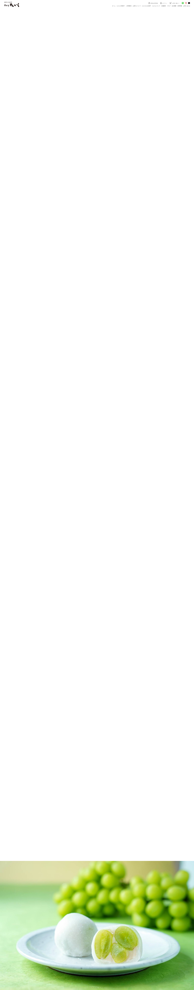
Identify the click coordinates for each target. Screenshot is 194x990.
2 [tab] (92, 987)
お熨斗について (137, 6)
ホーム (113, 6)
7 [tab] (104, 987)
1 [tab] (90, 987)
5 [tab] (99, 987)
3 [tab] (94, 987)
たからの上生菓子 (146, 6)
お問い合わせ (186, 6)
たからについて (156, 6)
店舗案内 (163, 6)
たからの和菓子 (121, 6)
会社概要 (174, 6)
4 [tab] (97, 987)
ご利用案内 (129, 6)
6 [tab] (101, 987)
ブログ (169, 6)
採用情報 (180, 6)
